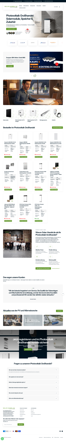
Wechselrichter (22, 411)
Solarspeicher (22, 412)
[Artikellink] (12, 320)
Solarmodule (22, 409)
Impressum (41, 437)
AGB (52, 437)
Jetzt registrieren (28, 349)
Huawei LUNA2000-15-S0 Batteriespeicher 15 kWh (40, 143)
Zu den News (59, 310)
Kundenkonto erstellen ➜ (11, 28)
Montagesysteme (22, 414)
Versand (61, 437)
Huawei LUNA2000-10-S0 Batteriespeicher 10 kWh (10, 143)
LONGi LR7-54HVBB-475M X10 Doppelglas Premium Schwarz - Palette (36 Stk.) (56, 173)
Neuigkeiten (33, 412)
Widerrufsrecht (56, 437)
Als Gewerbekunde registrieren (36, 414)
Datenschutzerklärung (47, 437)
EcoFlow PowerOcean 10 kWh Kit (9, 172)
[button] (56, 7)
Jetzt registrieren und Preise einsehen (43, 268)
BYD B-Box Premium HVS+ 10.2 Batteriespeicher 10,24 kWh (25, 206)
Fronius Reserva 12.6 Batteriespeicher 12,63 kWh (25, 172)
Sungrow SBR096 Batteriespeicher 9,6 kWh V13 (25, 144)
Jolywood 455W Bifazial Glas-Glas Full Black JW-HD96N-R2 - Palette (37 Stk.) (9, 206)
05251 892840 (47, 1)
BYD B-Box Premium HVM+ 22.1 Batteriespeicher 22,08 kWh (39, 206)
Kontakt (32, 411)
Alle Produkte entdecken (57, 127)
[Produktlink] (10, 145)
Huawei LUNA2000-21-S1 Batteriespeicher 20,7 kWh (55, 143)
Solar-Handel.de (8, 437)
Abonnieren (21, 424)
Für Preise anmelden (8, 156)
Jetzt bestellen (9, 68)
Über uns (32, 409)
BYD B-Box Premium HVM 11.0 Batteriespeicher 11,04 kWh (40, 173)
